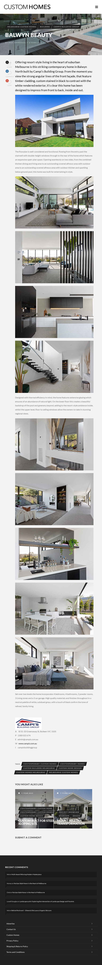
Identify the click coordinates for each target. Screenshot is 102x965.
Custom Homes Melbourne (30, 772)
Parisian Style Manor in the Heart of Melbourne (30, 883)
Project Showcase (69, 812)
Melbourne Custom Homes (21, 27)
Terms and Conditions (16, 952)
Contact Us (11, 929)
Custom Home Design (70, 768)
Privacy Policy (12, 941)
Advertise (10, 923)
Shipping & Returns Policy (17, 946)
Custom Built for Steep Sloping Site (36, 822)
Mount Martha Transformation (71, 822)
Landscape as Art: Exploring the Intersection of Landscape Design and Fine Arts (47, 901)
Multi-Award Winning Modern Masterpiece (26, 874)
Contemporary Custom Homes (40, 764)
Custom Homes (13, 935)
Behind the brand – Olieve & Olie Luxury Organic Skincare (31, 910)
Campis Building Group (66, 27)
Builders (45, 27)
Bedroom (64, 816)
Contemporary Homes (72, 764)
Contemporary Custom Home (36, 808)
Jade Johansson (17, 43)
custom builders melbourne (39, 768)
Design (76, 816)
